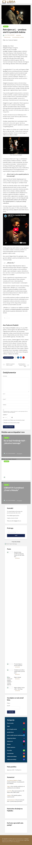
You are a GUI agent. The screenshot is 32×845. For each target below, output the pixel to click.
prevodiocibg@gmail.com (10, 840)
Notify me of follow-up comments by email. (14, 420)
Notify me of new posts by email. (11, 422)
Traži (16, 535)
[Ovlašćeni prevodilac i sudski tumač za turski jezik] (10, 671)
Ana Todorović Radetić (9, 35)
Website (4, 404)
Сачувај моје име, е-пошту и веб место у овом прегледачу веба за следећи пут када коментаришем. (15, 412)
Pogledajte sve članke (8, 357)
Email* (8, 705)
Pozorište (6, 26)
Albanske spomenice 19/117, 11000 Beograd (11, 841)
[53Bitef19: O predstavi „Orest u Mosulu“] (16, 492)
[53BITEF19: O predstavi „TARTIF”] (8, 459)
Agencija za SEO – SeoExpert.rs (14, 770)
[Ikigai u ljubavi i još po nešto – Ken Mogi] (10, 689)
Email (4, 399)
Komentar (5, 376)
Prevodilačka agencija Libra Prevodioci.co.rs (16, 838)
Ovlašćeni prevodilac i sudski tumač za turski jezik (19, 671)
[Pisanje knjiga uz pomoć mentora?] (10, 665)
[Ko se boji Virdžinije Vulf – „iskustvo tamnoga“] (16, 445)
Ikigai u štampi (17, 677)
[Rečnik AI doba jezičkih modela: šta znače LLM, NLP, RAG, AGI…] (10, 606)
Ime (4, 393)
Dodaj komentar (7, 37)
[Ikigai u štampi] (10, 681)
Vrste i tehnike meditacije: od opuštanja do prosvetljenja (15, 782)
